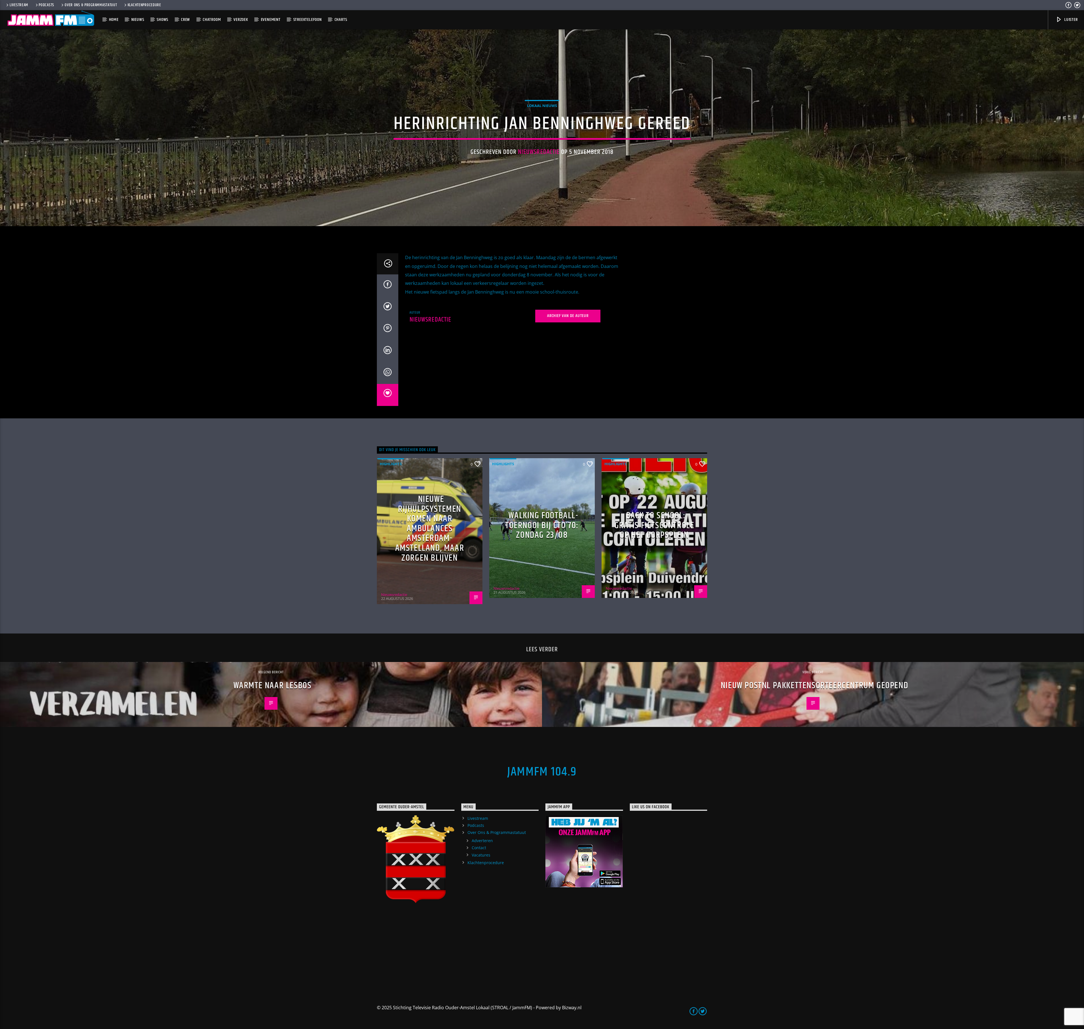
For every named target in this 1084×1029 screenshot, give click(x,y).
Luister (1070, 19)
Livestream (19, 5)
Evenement (271, 19)
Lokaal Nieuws (542, 105)
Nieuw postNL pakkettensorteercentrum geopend (814, 685)
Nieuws (137, 19)
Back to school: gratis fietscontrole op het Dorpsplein (654, 525)
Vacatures (481, 855)
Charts (341, 19)
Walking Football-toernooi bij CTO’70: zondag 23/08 (542, 525)
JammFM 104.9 (542, 772)
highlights (391, 463)
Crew (185, 19)
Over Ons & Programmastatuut (91, 5)
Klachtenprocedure (144, 5)
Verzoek (240, 19)
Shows (162, 19)
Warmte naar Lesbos (272, 685)
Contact (479, 847)
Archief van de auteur (568, 315)
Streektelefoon (307, 19)
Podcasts (46, 5)
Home (114, 19)
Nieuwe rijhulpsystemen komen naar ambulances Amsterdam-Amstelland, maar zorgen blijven (429, 528)
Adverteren (482, 840)
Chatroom (212, 19)
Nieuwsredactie (539, 152)
